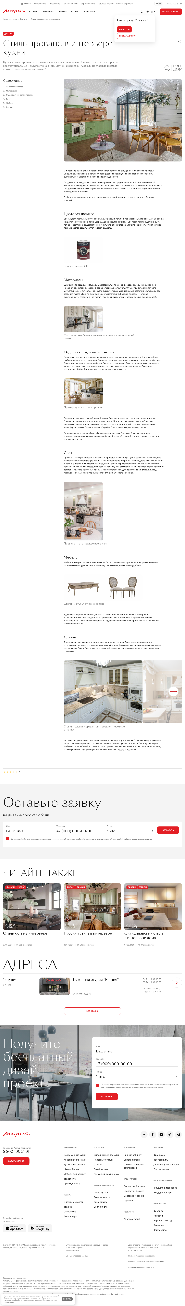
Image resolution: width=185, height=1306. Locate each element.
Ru (157, 3)
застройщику (40, 3)
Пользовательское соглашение (141, 1256)
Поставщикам (161, 1169)
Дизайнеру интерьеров (166, 1164)
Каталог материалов (104, 1185)
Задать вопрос (16, 1161)
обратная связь (88, 3)
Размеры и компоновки (106, 1174)
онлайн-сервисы (124, 3)
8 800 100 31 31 (174, 3)
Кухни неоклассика (74, 1164)
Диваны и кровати (74, 1202)
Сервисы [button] (62, 12)
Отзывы (98, 1164)
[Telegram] (178, 1134)
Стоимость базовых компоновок (135, 1166)
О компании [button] (88, 12)
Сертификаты (101, 1206)
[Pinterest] (169, 1134)
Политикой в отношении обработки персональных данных (27, 1299)
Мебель (9, 103)
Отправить (168, 830)
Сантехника (70, 1211)
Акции (74, 12)
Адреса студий (132, 1219)
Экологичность (102, 1197)
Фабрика (158, 1211)
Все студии (92, 1011)
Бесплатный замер (134, 1191)
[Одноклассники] (152, 1134)
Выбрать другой (127, 36)
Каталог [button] (33, 12)
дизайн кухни (15, 1247)
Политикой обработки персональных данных (131, 839)
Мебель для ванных (75, 1174)
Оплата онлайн (132, 1159)
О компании (159, 1204)
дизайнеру (55, 3)
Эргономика (100, 1202)
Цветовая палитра (14, 87)
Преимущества (72, 1183)
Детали (9, 107)
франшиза (26, 3)
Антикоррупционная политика (140, 1267)
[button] (150, 11)
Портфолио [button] (48, 12)
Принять (67, 1299)
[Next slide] (173, 691)
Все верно (124, 29)
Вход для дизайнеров (165, 1187)
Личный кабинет (132, 1155)
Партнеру (158, 1148)
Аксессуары (70, 1216)
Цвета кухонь (101, 1192)
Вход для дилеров (162, 1180)
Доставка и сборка (134, 1195)
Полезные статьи (103, 1159)
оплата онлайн (71, 3)
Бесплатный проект (134, 1186)
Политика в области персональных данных (146, 1261)
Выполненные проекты (106, 1155)
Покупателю (130, 1148)
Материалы (11, 91)
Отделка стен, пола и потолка (19, 95)
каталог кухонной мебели (33, 1247)
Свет (8, 99)
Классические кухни (75, 1159)
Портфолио (99, 1148)
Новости (158, 1215)
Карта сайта (160, 1230)
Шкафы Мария (71, 1169)
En (160, 3)
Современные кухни (75, 1155)
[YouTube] (161, 1134)
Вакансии (158, 1225)
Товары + (68, 1195)
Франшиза (159, 1155)
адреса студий (106, 3)
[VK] (144, 1134)
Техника (68, 1206)
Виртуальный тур (162, 1220)
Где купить (129, 1212)
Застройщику (160, 1159)
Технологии (70, 1178)
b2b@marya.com (135, 1250)
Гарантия (129, 1200)
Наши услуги (130, 1179)
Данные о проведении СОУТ (78, 1256)
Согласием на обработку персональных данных (87, 839)
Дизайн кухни (101, 1169)
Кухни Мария (70, 1148)
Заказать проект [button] (171, 12)
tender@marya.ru (73, 1250)
